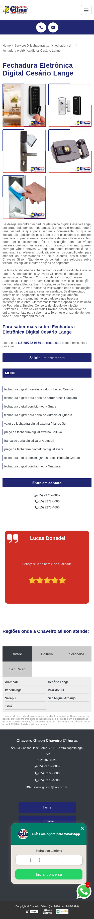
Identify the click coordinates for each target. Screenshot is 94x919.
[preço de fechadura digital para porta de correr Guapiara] (24, 151)
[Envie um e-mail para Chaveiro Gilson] (53, 27)
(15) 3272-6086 (49, 501)
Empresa (47, 821)
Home (47, 807)
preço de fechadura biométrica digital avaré (33, 449)
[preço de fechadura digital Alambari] (70, 105)
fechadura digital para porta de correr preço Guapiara (40, 398)
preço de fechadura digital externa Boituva (33, 432)
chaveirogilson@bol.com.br (49, 787)
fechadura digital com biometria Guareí (30, 406)
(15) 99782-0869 (30, 343)
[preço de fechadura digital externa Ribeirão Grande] (24, 197)
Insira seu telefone (49, 851)
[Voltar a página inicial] (15, 10)
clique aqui (53, 343)
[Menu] (86, 10)
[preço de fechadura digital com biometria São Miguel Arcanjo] (24, 105)
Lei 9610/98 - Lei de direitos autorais (26, 724)
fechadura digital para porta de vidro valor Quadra (38, 415)
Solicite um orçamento (47, 358)
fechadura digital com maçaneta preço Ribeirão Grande (42, 458)
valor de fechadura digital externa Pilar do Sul (35, 423)
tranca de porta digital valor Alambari (29, 441)
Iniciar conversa (49, 874)
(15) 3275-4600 (49, 507)
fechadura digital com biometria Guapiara (32, 466)
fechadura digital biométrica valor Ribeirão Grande (38, 389)
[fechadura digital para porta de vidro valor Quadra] (70, 151)
